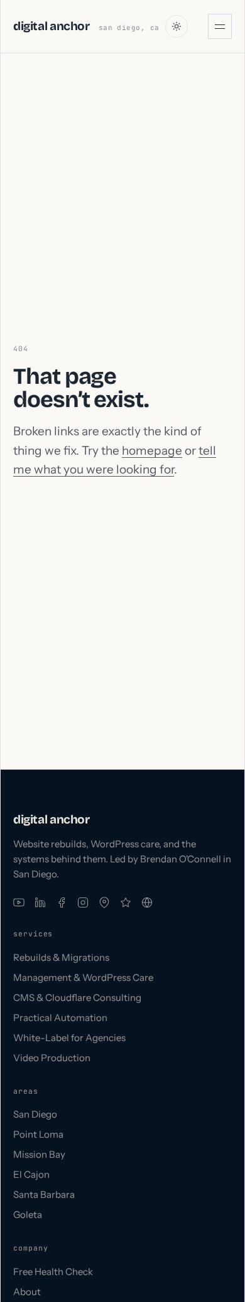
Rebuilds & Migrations (61, 957)
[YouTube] (18, 902)
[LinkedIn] (40, 902)
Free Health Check (53, 1272)
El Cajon (31, 1174)
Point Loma (38, 1134)
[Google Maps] (104, 902)
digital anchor (51, 26)
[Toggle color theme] (176, 26)
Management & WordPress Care (83, 977)
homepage (152, 450)
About (27, 1292)
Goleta (27, 1214)
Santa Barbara (44, 1194)
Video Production (51, 1058)
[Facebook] (61, 902)
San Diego (35, 1114)
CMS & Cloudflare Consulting (77, 997)
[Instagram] (83, 902)
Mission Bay (39, 1154)
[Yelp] (125, 902)
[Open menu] (220, 26)
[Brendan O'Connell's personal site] (147, 902)
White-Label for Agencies (69, 1038)
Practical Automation (60, 1018)
